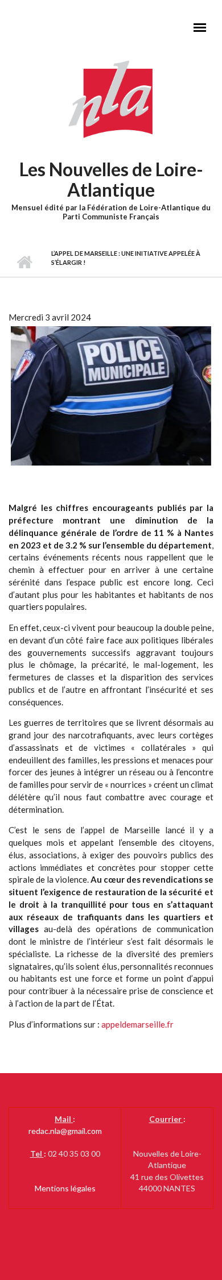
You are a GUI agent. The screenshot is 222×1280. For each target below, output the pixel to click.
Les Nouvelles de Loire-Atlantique (111, 179)
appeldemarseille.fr (137, 1024)
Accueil (24, 262)
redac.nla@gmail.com (65, 1131)
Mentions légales (65, 1188)
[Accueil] (111, 99)
